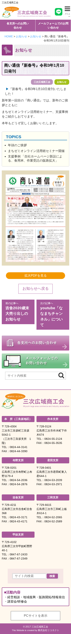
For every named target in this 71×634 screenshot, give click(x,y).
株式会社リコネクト (48, 630)
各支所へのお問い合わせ (18, 25)
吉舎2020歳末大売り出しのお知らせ (17, 311)
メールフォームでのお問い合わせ (53, 25)
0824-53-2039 (53, 480)
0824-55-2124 (53, 438)
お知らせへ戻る (35, 288)
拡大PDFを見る (35, 275)
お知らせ (61, 82)
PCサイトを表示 (35, 615)
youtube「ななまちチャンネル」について (51, 314)
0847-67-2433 (18, 554)
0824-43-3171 (18, 517)
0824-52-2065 (53, 517)
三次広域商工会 (10, 2)
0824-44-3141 (18, 447)
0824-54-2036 (18, 480)
